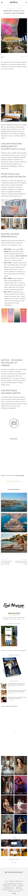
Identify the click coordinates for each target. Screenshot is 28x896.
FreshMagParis (15, 872)
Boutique (19, 888)
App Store (16, 650)
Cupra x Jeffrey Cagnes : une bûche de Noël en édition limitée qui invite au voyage (21, 562)
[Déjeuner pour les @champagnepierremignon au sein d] (11, 877)
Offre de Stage (9, 887)
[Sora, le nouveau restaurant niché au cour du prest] (23, 877)
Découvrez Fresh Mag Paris (12, 883)
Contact (21, 889)
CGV (16, 889)
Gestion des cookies (14, 891)
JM (2, 57)
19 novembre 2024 (14, 15)
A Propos (21, 884)
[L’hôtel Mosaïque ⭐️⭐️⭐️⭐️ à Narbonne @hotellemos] (6, 877)
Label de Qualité (9, 888)
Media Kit (18, 887)
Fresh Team (6, 886)
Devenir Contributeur (9, 884)
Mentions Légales (7, 889)
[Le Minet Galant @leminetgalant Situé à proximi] (17, 877)
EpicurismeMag (20, 475)
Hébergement (11, 8)
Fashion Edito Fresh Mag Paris (9, 706)
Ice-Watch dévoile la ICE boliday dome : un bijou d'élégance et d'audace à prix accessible (6, 562)
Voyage (19, 8)
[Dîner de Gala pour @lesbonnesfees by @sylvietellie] (0, 877)
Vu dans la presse (17, 886)
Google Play (23, 650)
